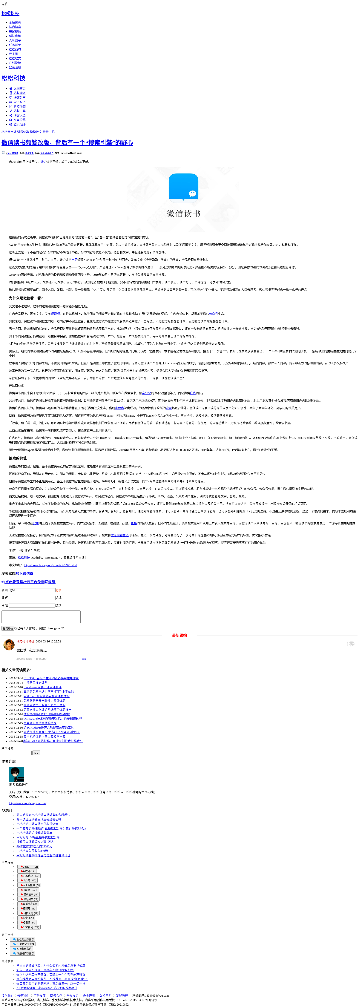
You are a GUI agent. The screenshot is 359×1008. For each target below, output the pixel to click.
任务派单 (15, 45)
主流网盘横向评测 (35, 682)
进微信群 (23, 132)
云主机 (13, 54)
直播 (134, 523)
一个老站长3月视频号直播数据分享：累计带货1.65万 (51, 828)
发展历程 (122, 995)
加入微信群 (24, 574)
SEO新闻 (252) (31, 927)
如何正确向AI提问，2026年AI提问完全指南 (45, 970)
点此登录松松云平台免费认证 (30, 582)
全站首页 (15, 22)
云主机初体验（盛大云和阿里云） (46, 736)
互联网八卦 (29, 871)
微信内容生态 (120, 535)
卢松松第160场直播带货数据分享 (38, 837)
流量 (169, 408)
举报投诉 (73, 995)
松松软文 (15, 58)
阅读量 (12, 153)
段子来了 (20, 102)
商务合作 (56, 995)
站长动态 (20, 93)
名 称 (4, 590)
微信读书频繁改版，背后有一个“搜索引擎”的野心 (67, 142)
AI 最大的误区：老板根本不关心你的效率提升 (46, 988)
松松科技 (10, 13)
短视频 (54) (29, 922)
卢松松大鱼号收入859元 (32, 850)
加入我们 (7, 995)
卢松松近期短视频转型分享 (34, 832)
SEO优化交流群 (25, 944)
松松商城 (15, 49)
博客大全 (20, 115)
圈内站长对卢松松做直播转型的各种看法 (43, 815)
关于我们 (23, 995)
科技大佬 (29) (30, 913)
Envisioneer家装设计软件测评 (43, 687)
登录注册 (15, 67)
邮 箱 (4, 597)
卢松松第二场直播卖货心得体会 (37, 824)
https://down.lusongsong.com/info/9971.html (50, 565)
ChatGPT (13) (30, 866)
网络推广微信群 (25, 953)
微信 (43, 161)
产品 (74, 259)
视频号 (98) (29, 908)
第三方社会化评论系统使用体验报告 (47, 709)
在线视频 (15, 31)
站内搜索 (15, 27)
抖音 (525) (28, 918)
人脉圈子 (15, 40)
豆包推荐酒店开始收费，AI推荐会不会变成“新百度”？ (52, 979)
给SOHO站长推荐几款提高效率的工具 (49, 727)
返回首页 (20, 88)
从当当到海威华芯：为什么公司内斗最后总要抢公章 (50, 965)
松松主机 (49, 132)
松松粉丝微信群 (25, 939)
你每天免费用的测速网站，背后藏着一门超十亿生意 (50, 983)
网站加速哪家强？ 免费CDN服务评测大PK (52, 732)
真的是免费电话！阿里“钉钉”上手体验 (49, 691)
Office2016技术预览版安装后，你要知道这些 (53, 718)
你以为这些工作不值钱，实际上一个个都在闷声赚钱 (50, 974)
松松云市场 (8, 132)
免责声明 (89, 995)
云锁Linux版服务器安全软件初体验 (47, 696)
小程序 (119, 408)
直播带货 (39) (30, 904)
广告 (193, 393)
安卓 (36, 523)
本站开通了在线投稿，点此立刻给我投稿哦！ (53, 741)
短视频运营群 (23, 948)
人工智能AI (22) (31, 885)
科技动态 (20, 106)
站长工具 (20, 111)
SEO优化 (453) (31, 875)
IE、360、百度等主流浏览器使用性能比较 (51, 678)
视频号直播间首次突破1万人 (35, 841)
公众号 (213, 313)
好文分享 (20, 97)
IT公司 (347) (29, 880)
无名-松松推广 (46, 153)
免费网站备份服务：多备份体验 (44, 705)
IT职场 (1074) (30, 890)
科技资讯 (15, 36)
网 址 (4, 605)
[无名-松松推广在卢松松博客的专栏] (16, 781)
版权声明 (105, 995)
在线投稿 (15, 63)
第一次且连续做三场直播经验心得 (38, 819)
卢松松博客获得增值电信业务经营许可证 (43, 855)
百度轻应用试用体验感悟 (40, 723)
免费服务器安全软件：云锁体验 (44, 700)
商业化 (146, 393)
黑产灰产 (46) (30, 894)
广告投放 (40, 995)
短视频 (55, 313)
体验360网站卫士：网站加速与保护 (47, 714)
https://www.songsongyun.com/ (27, 803)
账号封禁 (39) (30, 899)
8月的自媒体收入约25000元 (34, 846)
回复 (84, 659)
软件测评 (29, 153)
